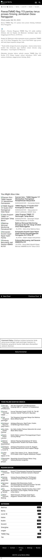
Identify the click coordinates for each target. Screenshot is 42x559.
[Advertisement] (21, 81)
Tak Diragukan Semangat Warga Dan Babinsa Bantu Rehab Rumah (25, 418)
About (4, 548)
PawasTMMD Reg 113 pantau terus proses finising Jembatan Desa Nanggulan (20, 14)
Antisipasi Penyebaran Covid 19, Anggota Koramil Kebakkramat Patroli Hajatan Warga (24, 447)
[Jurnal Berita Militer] (9, 2)
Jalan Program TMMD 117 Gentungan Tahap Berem (24, 215)
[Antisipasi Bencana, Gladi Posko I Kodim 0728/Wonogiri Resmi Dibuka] (5, 424)
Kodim (3, 521)
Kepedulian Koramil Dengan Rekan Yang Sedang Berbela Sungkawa (23, 459)
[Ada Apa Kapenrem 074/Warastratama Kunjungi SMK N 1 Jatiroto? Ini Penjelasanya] (5, 407)
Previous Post (34, 296)
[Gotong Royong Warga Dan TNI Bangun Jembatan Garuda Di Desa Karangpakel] (6, 478)
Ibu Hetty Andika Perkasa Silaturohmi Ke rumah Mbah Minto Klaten (26, 429)
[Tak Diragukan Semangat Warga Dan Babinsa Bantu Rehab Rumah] (5, 419)
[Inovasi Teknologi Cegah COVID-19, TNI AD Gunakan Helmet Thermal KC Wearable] (5, 413)
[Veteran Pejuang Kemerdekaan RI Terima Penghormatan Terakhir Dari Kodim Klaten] (5, 442)
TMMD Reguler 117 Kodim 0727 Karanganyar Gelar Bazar (26, 206)
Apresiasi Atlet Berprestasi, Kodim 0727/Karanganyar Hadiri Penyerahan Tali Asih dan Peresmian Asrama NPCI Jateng (25, 484)
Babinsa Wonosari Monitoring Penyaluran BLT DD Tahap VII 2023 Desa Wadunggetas (28, 224)
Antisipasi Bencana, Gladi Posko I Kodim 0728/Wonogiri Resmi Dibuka (23, 424)
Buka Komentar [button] (21, 352)
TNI (2, 537)
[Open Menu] (36, 2)
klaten (3, 517)
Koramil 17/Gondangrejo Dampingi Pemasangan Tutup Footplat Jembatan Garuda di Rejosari (26, 472)
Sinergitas (4, 527)
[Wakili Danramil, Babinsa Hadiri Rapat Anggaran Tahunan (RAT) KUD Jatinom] (6, 496)
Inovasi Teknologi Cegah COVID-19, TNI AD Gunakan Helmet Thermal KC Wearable (25, 412)
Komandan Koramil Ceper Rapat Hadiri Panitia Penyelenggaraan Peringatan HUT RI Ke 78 (27, 233)
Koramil (3, 524)
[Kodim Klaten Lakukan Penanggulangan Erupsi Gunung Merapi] (5, 436)
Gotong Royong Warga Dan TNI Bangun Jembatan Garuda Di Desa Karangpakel (23, 477)
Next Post (6, 296)
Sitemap (29, 548)
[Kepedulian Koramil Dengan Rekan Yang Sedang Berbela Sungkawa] (5, 460)
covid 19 (4, 514)
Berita (3, 511)
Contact (12, 548)
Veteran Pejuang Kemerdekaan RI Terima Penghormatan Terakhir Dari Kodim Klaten (24, 441)
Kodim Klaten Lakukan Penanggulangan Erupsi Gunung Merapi (25, 435)
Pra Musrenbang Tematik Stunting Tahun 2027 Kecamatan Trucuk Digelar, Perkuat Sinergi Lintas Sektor (25, 490)
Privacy (21, 548)
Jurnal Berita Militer (23, 555)
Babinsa (4, 507)
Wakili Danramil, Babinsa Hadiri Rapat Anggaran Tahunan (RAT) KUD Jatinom (23, 495)
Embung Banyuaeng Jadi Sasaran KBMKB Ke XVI (27, 241)
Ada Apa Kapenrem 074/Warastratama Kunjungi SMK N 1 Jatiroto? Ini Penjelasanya (25, 406)
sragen (3, 531)
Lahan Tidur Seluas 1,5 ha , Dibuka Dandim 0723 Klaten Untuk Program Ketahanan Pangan (26, 453)
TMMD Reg (5, 534)
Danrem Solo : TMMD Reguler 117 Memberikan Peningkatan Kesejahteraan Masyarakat (27, 199)
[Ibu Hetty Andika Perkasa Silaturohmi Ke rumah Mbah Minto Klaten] (5, 430)
